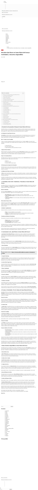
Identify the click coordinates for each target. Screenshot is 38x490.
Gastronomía (7, 421)
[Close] (0, 488)
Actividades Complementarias (7, 104)
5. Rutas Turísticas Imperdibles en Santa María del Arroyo (10, 119)
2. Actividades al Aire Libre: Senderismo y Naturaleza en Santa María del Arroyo (13, 101)
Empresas (6, 420)
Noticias (1, 395)
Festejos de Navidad (6, 117)
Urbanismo (6, 435)
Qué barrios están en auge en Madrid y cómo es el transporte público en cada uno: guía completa (3, 461)
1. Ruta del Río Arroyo (6, 120)
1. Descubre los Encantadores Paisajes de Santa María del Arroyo (11, 94)
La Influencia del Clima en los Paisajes (8, 100)
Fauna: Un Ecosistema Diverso (7, 98)
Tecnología (6, 433)
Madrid (6, 424)
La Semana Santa (6, 115)
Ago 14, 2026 (7, 405)
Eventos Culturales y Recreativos (7, 118)
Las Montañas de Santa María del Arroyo (8, 95)
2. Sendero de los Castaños (7, 121)
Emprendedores (7, 419)
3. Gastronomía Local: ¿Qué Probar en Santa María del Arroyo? (10, 106)
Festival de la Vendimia (6, 116)
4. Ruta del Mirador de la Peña (7, 123)
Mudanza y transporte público (9, 428)
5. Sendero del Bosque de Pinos (7, 124)
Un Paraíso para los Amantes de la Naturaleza (9, 99)
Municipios (6, 429)
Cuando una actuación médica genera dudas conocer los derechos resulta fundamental (7, 400)
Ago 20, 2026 (2, 403)
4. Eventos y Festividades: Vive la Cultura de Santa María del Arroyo (11, 113)
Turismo (6, 434)
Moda (7, 41)
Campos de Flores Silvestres (7, 97)
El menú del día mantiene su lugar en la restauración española (12, 399)
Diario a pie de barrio (5, 12)
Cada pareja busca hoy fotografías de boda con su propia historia (2, 399)
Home (5, 1)
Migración (6, 426)
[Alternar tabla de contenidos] (23, 93)
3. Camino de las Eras (6, 122)
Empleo (6, 418)
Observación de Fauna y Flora (7, 103)
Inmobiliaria (7, 423)
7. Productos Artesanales (6, 112)
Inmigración (7, 422)
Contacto (5, 2)
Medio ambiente (7, 425)
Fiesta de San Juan (6, 114)
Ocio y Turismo (8, 42)
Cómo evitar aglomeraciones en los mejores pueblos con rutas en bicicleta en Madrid (3, 470)
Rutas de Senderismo (6, 102)
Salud (6, 432)
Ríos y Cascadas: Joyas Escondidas (8, 96)
